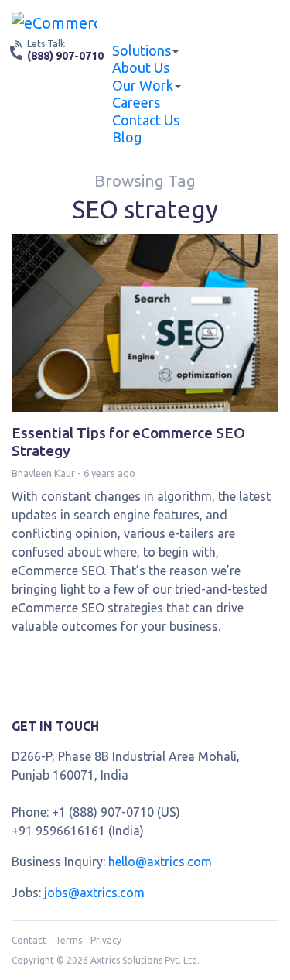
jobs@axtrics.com (94, 892)
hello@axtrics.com (160, 862)
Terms (68, 940)
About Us (140, 67)
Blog (127, 137)
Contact (29, 940)
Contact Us (145, 120)
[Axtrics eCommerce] (54, 22)
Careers (136, 102)
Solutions (141, 50)
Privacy (105, 940)
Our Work (142, 85)
